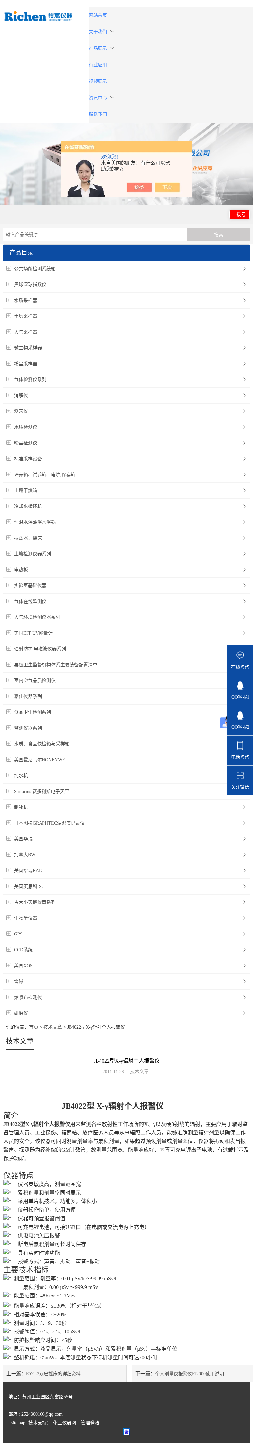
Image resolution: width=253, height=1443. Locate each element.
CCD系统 (23, 949)
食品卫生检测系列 (32, 712)
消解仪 (21, 395)
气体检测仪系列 (30, 379)
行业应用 (98, 64)
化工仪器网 (64, 1422)
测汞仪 (21, 411)
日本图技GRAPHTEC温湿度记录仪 (49, 823)
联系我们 (98, 114)
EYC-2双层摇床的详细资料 (53, 1373)
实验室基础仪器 (30, 585)
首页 (33, 1027)
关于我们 (98, 31)
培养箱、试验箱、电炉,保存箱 (44, 474)
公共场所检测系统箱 (35, 268)
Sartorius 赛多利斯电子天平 (41, 791)
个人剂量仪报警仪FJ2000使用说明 (189, 1373)
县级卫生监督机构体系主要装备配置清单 (55, 664)
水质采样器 (25, 300)
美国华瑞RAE (28, 870)
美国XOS (23, 965)
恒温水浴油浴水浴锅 (35, 522)
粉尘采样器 (25, 363)
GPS (18, 934)
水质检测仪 (25, 427)
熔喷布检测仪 (28, 997)
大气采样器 (25, 332)
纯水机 (21, 775)
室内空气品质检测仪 (35, 680)
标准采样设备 (28, 458)
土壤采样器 (25, 316)
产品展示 (98, 48)
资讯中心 (98, 97)
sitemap (18, 1422)
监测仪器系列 (28, 728)
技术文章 (52, 1027)
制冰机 (21, 807)
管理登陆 (90, 1422)
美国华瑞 (23, 838)
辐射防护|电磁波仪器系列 (40, 648)
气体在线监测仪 (30, 601)
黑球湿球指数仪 (30, 284)
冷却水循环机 (28, 506)
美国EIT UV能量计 (33, 633)
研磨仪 (21, 1013)
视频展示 (98, 81)
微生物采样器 (28, 347)
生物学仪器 (25, 918)
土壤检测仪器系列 (32, 553)
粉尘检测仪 (25, 443)
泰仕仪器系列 (28, 696)
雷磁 (18, 981)
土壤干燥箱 (25, 490)
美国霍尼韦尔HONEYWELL (42, 759)
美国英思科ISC (29, 886)
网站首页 (98, 15)
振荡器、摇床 (28, 538)
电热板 (21, 569)
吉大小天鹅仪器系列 (35, 902)
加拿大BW (24, 854)
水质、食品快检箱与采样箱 (42, 743)
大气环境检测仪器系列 (37, 617)
